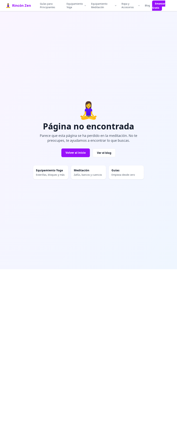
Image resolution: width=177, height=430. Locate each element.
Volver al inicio (76, 153)
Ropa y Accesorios (128, 5)
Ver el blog (104, 153)
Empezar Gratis (158, 5)
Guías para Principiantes (47, 5)
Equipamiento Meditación (99, 5)
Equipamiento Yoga (75, 5)
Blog (147, 5)
